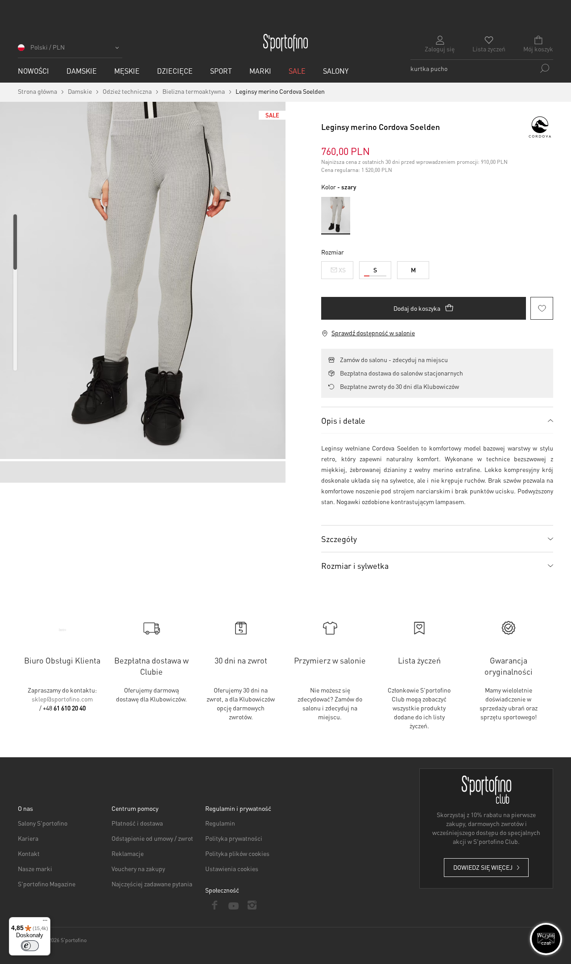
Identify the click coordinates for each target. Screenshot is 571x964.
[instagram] (252, 905)
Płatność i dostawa (137, 823)
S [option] (375, 270)
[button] (70, 50)
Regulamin (220, 823)
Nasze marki (35, 868)
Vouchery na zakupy (138, 868)
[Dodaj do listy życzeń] (541, 308)
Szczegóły (339, 539)
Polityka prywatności (233, 838)
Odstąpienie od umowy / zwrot (152, 838)
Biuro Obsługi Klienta (62, 660)
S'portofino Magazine (46, 884)
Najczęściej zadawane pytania (152, 884)
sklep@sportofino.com (62, 699)
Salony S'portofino (42, 823)
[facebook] (214, 905)
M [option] (413, 270)
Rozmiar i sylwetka (355, 565)
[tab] (437, 420)
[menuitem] (33, 71)
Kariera (28, 838)
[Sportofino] (285, 43)
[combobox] (481, 68)
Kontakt (29, 853)
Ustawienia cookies (231, 868)
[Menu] (45, 922)
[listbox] (437, 268)
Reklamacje (128, 853)
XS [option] (342, 270)
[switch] (30, 945)
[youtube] (233, 905)
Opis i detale (343, 420)
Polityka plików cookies (237, 853)
